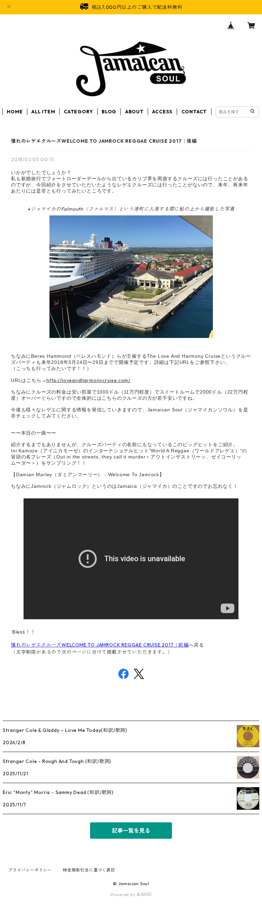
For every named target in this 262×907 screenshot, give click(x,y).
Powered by (124, 894)
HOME (15, 112)
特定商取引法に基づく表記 (89, 870)
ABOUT (134, 112)
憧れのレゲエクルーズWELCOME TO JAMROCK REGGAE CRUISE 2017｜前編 (100, 645)
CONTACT (194, 112)
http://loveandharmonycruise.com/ (88, 380)
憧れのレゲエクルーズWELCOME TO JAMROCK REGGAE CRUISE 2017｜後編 (104, 141)
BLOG (109, 112)
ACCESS (162, 112)
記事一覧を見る (131, 830)
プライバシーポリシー (30, 870)
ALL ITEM (43, 112)
